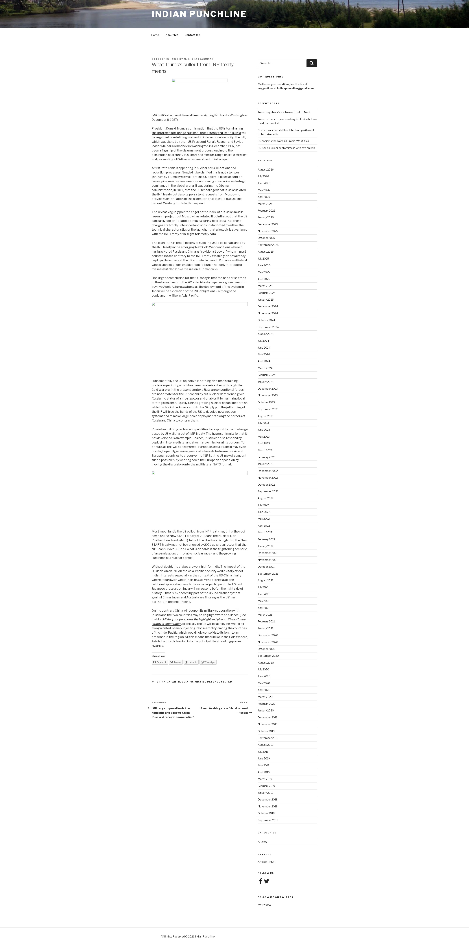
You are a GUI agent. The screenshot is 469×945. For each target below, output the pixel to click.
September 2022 (268, 491)
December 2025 (268, 224)
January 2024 (266, 381)
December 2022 (268, 470)
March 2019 (265, 779)
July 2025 (263, 258)
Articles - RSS (266, 861)
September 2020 (268, 655)
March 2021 (265, 614)
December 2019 (268, 717)
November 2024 (268, 313)
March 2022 (265, 532)
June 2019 (264, 758)
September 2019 (268, 737)
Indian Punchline (199, 14)
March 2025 (265, 285)
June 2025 (264, 265)
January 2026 (266, 217)
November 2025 (268, 231)
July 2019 (263, 751)
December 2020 (268, 635)
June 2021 (264, 594)
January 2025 (266, 299)
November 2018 (268, 806)
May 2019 (263, 765)
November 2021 (267, 559)
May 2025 (264, 272)
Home (155, 34)
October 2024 (266, 320)
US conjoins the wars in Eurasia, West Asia (283, 141)
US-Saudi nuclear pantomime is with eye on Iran (286, 147)
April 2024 (264, 361)
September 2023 (268, 409)
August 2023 (266, 416)
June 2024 (264, 347)
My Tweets (264, 904)
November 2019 (268, 724)
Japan (171, 681)
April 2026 (264, 196)
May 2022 (264, 518)
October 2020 (266, 648)
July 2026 (263, 176)
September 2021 (268, 573)
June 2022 (264, 511)
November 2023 (268, 395)
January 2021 (265, 628)
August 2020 (266, 662)
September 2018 (268, 820)
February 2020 (267, 703)
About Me (171, 34)
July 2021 (263, 587)
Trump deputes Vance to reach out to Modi (284, 112)
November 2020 (268, 642)
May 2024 (264, 354)
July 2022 (263, 505)
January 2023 (266, 463)
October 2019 (266, 731)
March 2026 (265, 203)
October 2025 (266, 237)
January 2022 (266, 546)
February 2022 (266, 539)
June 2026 (264, 183)
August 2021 (265, 580)
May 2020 (264, 683)
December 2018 (268, 799)
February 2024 (266, 374)
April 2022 (264, 525)
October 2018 (266, 813)
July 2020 (263, 669)
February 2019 (266, 785)
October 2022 (266, 484)
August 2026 (266, 169)
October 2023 (266, 402)
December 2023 (268, 388)
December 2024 (268, 306)
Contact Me (192, 34)
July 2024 (263, 340)
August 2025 (266, 251)
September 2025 (268, 244)
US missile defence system (211, 681)
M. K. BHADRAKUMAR (198, 59)
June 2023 (264, 429)
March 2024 (265, 368)
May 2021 (263, 600)
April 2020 (264, 689)
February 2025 (266, 292)
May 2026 (264, 190)
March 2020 (265, 696)
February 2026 (266, 210)
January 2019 (265, 792)
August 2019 (265, 744)
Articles (262, 841)
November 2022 (268, 477)
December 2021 (267, 552)
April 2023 (264, 443)
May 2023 (264, 436)
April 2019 (264, 772)
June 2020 (264, 676)
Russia (183, 681)
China (161, 681)
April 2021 (263, 607)
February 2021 (266, 621)
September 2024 (268, 327)
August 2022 (266, 498)
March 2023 (265, 450)
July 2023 (263, 422)
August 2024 (266, 333)
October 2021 (266, 566)
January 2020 (266, 710)
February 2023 (266, 457)
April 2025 (264, 279)
